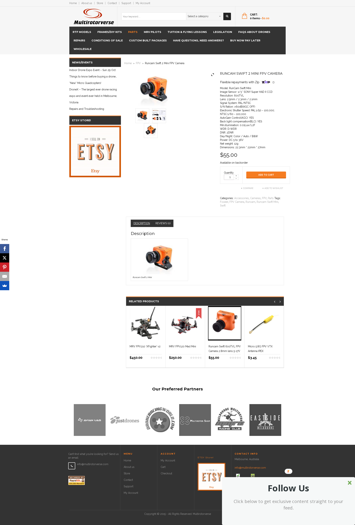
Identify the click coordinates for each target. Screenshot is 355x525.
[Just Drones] (125, 419)
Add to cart (266, 175)
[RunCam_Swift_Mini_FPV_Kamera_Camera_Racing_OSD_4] (159, 115)
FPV (138, 63)
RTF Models (82, 32)
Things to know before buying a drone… (93, 76)
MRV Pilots (152, 32)
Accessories (241, 198)
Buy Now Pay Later (245, 40)
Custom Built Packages (148, 40)
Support (126, 3)
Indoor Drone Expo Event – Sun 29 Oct (92, 70)
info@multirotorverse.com (92, 464)
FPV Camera (236, 201)
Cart (163, 466)
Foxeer (224, 201)
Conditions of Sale (107, 40)
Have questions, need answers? (198, 40)
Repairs (79, 40)
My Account (143, 3)
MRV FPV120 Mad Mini (182, 346)
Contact (112, 3)
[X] (4, 257)
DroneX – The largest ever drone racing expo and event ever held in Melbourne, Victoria (93, 96)
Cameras (255, 198)
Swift (223, 205)
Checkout (166, 473)
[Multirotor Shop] (195, 419)
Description (141, 223)
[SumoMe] (4, 285)
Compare (248, 188)
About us (86, 3)
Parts (133, 32)
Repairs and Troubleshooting (86, 108)
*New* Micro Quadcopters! (85, 83)
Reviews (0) (163, 223)
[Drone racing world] (160, 419)
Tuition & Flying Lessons (187, 32)
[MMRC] (230, 419)
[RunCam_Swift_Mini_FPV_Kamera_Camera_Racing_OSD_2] (151, 129)
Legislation (222, 32)
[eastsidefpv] (265, 419)
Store (100, 3)
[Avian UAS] (90, 419)
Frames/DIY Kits (109, 32)
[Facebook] (4, 248)
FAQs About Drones (254, 32)
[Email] (4, 276)
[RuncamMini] (142, 115)
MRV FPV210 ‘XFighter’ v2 (145, 346)
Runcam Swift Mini (267, 201)
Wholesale (83, 49)
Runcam (250, 201)
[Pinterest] (4, 267)
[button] (288, 488)
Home (73, 3)
